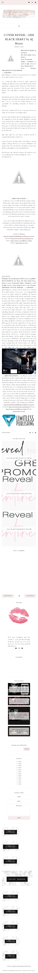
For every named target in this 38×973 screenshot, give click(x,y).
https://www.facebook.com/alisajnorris (22, 238)
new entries (8, 595)
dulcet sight (31, 970)
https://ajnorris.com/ (21, 243)
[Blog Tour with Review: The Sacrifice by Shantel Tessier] (19, 695)
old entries (30, 595)
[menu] (2, 2)
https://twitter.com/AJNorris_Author (21, 240)
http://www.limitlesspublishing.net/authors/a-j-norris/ (19, 236)
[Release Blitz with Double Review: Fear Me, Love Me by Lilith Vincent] (19, 724)
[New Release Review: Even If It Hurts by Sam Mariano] (19, 705)
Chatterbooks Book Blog (14, 970)
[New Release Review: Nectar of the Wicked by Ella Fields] (19, 736)
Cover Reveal (6, 432)
